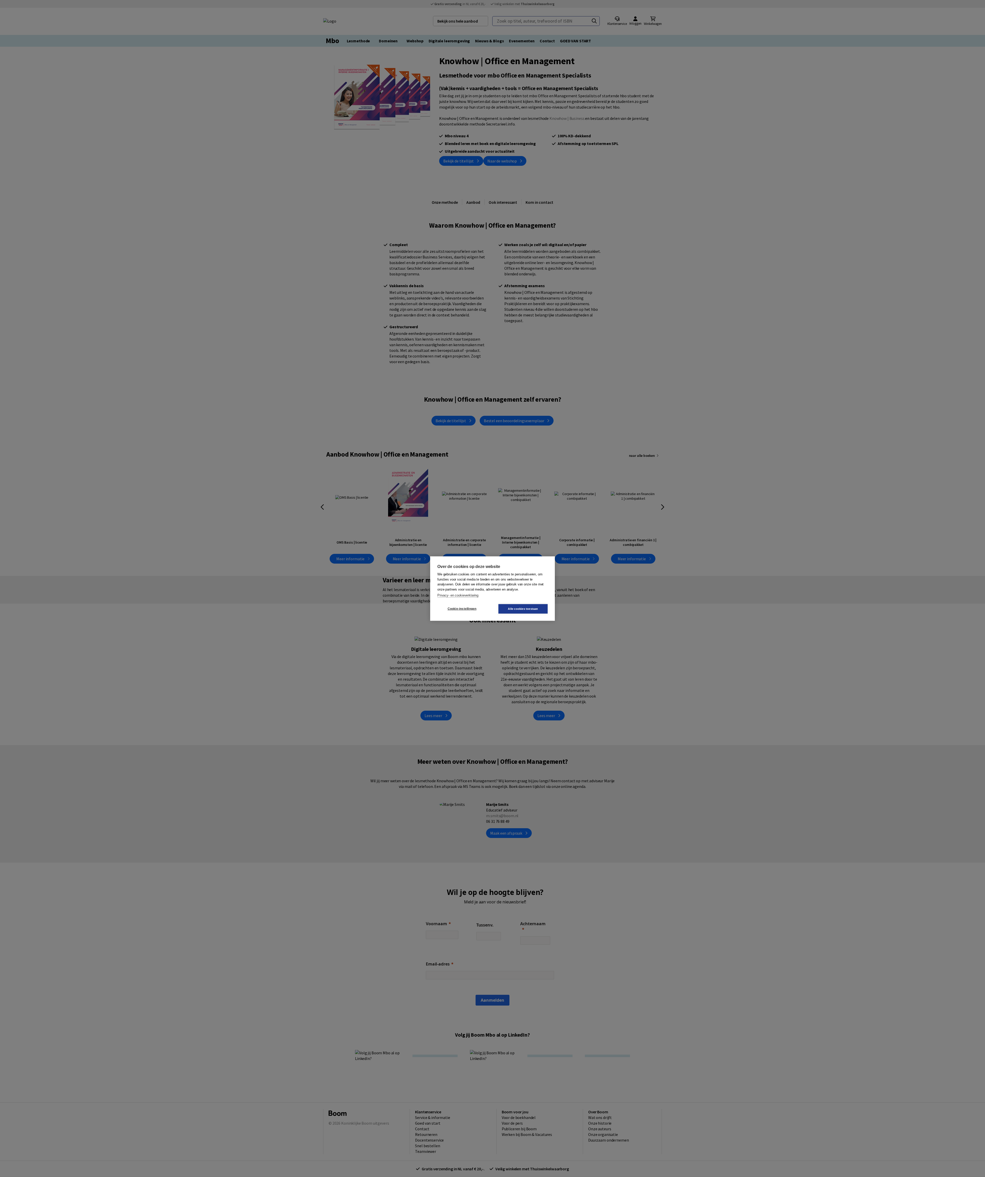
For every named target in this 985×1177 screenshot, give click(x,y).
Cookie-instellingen (462, 609)
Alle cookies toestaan (523, 608)
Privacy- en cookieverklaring (457, 595)
